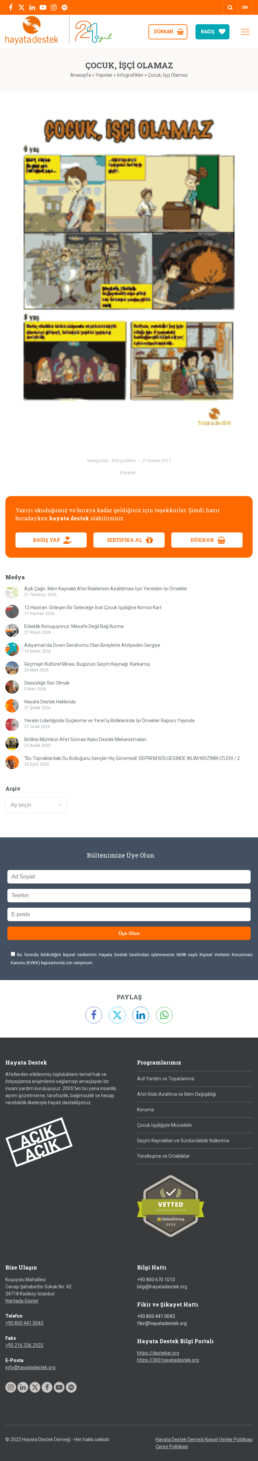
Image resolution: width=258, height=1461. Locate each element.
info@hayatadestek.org (30, 1367)
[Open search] (230, 7)
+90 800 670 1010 (156, 1279)
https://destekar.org (158, 1353)
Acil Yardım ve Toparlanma (165, 1078)
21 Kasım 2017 (156, 460)
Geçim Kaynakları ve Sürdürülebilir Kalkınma (183, 1140)
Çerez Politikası (172, 1446)
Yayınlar (104, 75)
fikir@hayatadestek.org (162, 1323)
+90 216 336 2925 (24, 1345)
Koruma (145, 1109)
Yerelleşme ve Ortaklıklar (163, 1156)
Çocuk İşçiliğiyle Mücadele (164, 1125)
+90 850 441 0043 (24, 1323)
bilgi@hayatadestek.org (162, 1286)
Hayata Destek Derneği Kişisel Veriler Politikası (204, 1439)
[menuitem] (245, 7)
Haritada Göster (22, 1300)
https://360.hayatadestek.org (168, 1360)
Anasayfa (80, 75)
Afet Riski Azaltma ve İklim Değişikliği (176, 1094)
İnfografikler (130, 75)
